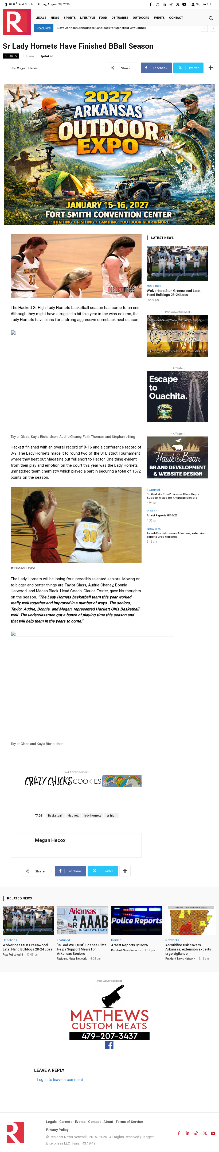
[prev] (204, 28)
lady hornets (92, 815)
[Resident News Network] (17, 21)
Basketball (55, 815)
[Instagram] (157, 4)
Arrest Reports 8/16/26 (162, 515)
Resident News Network (72, 958)
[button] (210, 18)
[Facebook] (150, 4)
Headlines (154, 285)
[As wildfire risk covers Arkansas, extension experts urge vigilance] (190, 920)
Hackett (73, 815)
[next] (213, 28)
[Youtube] (184, 4)
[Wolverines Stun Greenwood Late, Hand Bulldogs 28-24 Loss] (177, 263)
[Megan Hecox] (7, 68)
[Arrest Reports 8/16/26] (136, 920)
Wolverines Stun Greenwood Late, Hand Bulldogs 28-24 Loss (174, 293)
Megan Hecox (27, 68)
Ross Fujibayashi (13, 954)
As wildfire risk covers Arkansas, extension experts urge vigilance (176, 535)
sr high (111, 815)
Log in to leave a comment (60, 1079)
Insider (152, 510)
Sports (11, 56)
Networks (154, 528)
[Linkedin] (164, 4)
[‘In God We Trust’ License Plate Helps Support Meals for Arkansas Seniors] (82, 920)
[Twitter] (177, 4)
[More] (210, 68)
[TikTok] (170, 4)
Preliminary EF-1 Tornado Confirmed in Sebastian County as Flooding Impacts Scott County (119, 28)
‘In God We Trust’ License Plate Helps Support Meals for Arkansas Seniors (173, 496)
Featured (153, 489)
